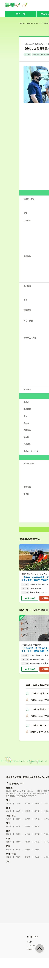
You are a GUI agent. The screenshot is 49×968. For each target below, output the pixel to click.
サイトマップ (31, 945)
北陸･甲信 (11, 815)
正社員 (27, 54)
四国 (8, 846)
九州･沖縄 (11, 853)
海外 (8, 861)
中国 (8, 838)
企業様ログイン (32, 949)
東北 (8, 800)
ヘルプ (29, 942)
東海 (8, 823)
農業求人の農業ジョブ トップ (29, 23)
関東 (8, 807)
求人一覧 (21, 14)
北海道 (9, 787)
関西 (8, 830)
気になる (31, 598)
